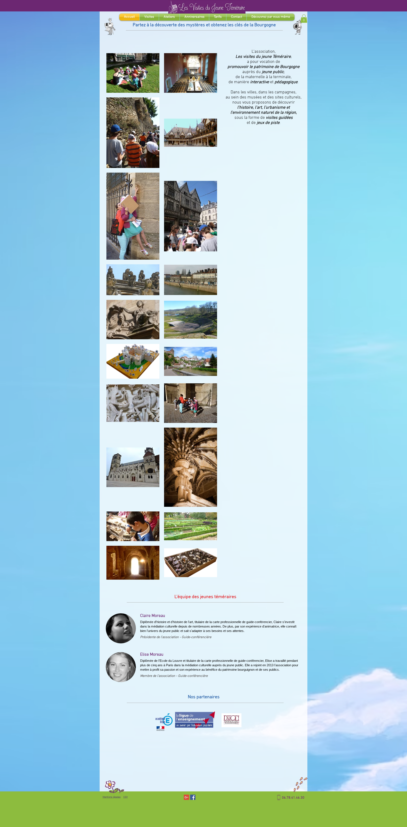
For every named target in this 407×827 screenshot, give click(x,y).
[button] (303, 18)
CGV (125, 797)
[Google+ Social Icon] (186, 797)
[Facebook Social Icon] (192, 797)
